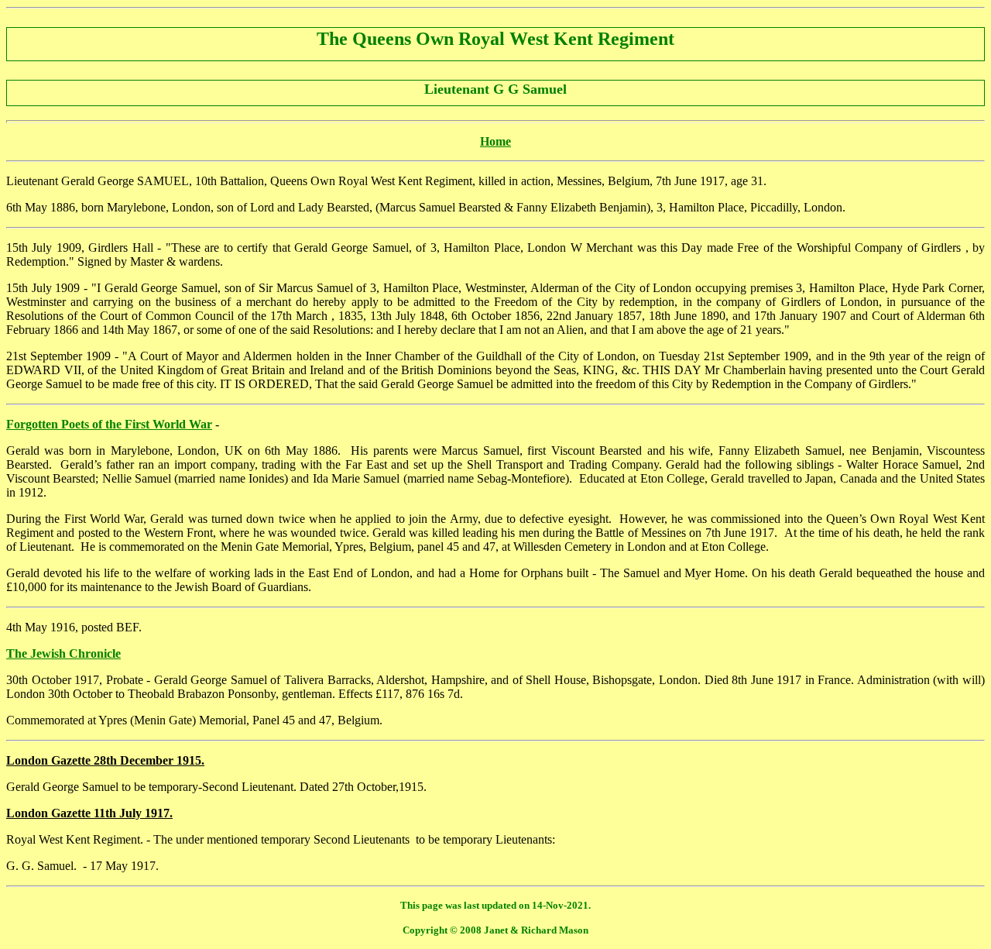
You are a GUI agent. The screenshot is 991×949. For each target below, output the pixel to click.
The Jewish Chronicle (63, 653)
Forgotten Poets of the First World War (109, 424)
